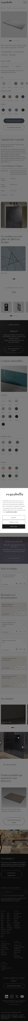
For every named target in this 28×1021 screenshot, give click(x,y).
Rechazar (13, 517)
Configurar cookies (13, 522)
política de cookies (12, 512)
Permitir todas (13, 526)
